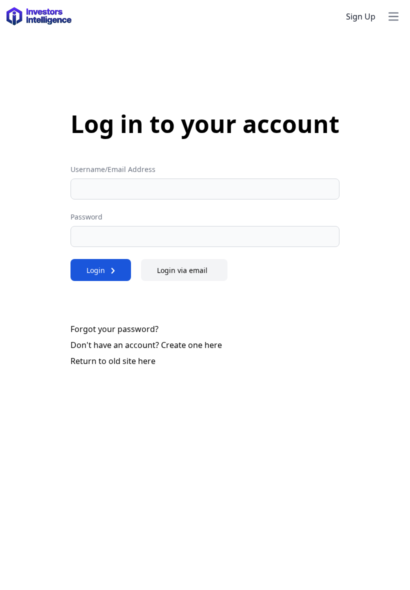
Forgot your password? (114, 329)
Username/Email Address (113, 169)
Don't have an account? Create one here (146, 345)
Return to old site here (113, 361)
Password (86, 217)
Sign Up (361, 16)
